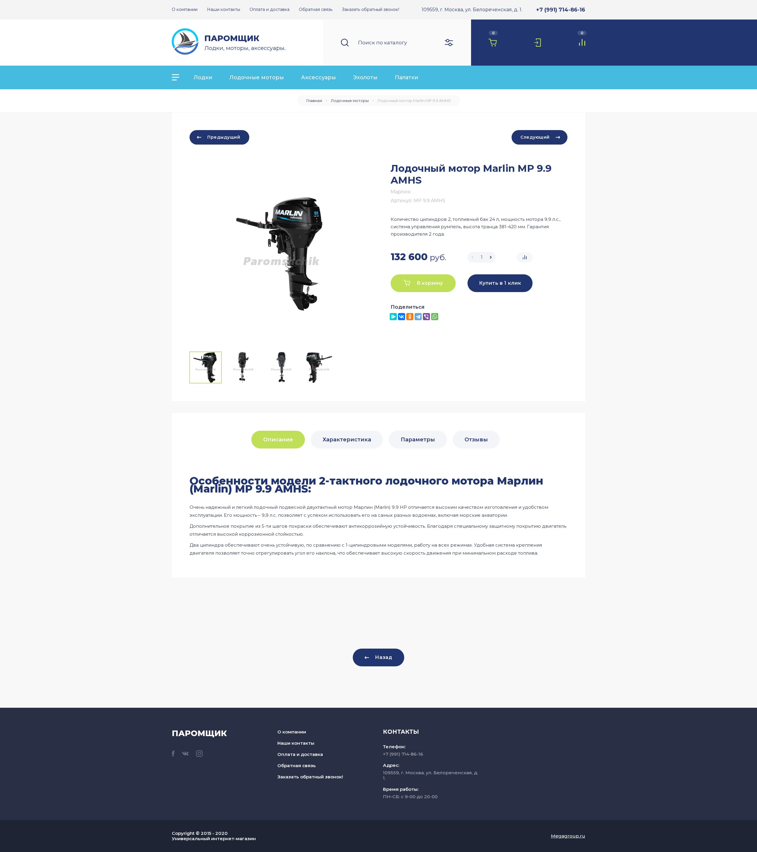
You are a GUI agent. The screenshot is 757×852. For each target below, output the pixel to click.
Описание (278, 439)
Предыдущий (223, 137)
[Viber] (426, 316)
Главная (314, 100)
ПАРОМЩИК (231, 38)
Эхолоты (365, 77)
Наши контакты (295, 743)
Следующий (535, 137)
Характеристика (347, 439)
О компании (291, 732)
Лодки (203, 77)
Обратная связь (296, 765)
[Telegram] (418, 316)
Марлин (401, 192)
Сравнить (525, 257)
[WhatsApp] (434, 316)
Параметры (418, 439)
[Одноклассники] (409, 316)
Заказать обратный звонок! (310, 777)
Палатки (406, 77)
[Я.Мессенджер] (393, 316)
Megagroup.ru (568, 836)
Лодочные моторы (256, 77)
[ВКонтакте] (401, 316)
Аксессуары (318, 77)
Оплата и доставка (300, 754)
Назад (383, 657)
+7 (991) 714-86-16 (560, 10)
